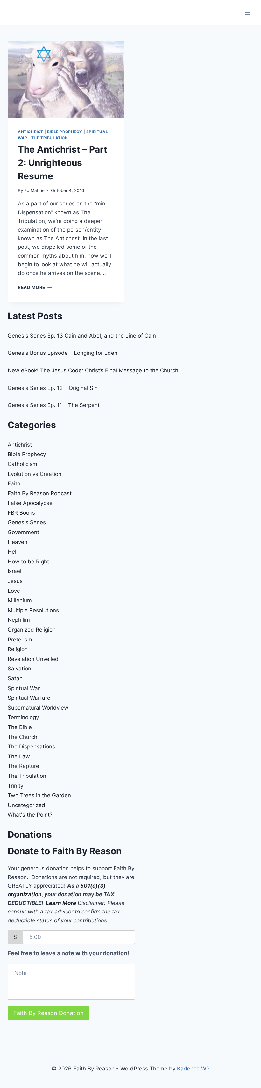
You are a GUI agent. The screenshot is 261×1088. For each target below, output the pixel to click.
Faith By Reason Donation (48, 1013)
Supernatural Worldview (38, 708)
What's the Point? (30, 815)
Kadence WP (193, 1068)
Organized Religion (32, 629)
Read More (35, 287)
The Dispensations (31, 746)
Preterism (20, 639)
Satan (15, 678)
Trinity (15, 786)
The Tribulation (49, 137)
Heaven (17, 542)
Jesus (15, 581)
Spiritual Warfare (29, 698)
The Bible (20, 727)
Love (14, 591)
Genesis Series (27, 522)
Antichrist (30, 131)
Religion (18, 649)
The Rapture (23, 766)
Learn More (61, 903)
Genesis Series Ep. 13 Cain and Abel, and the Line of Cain (82, 336)
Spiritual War (24, 688)
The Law (19, 756)
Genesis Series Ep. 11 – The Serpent (54, 405)
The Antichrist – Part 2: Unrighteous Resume (62, 163)
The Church (22, 737)
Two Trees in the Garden (39, 795)
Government (23, 532)
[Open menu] (247, 13)
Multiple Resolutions (33, 610)
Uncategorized (26, 805)
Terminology (23, 717)
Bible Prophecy (64, 131)
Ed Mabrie (34, 190)
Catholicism (22, 464)
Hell (13, 551)
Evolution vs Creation (34, 474)
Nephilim (19, 620)
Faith (14, 483)
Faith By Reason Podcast (40, 493)
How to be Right (28, 561)
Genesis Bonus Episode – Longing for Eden (62, 353)
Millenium (20, 600)
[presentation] (66, 79)
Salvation (19, 668)
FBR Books (21, 513)
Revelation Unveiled (33, 659)
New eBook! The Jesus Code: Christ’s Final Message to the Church (93, 370)
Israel (14, 571)
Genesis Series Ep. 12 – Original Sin (53, 388)
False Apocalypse (30, 503)
